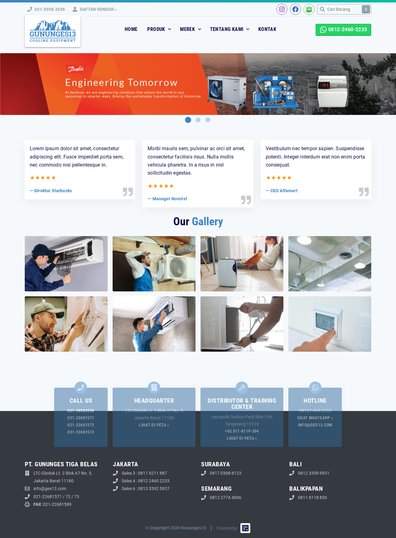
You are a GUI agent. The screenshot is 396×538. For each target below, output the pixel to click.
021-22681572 (80, 424)
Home (131, 29)
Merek (188, 29)
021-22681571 (80, 417)
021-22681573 (80, 432)
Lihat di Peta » (154, 424)
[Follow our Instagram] (281, 9)
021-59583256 (80, 410)
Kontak (267, 29)
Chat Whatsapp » (315, 417)
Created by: (227, 528)
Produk (156, 29)
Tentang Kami (227, 29)
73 (76, 496)
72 (68, 496)
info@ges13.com (315, 424)
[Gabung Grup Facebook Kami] (295, 9)
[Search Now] (366, 9)
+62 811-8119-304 (242, 431)
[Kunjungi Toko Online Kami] (309, 9)
